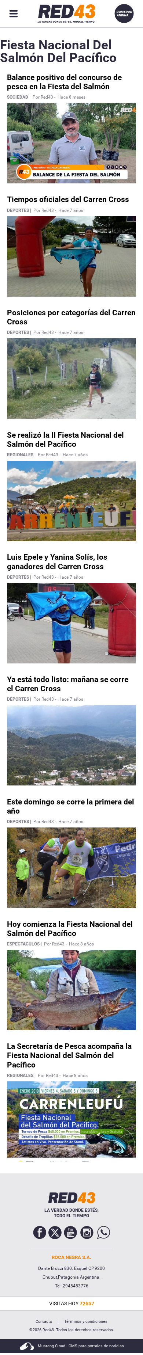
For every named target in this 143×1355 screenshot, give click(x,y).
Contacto (44, 1321)
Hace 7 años (70, 210)
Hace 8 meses (71, 97)
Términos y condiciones (85, 1321)
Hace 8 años (81, 944)
